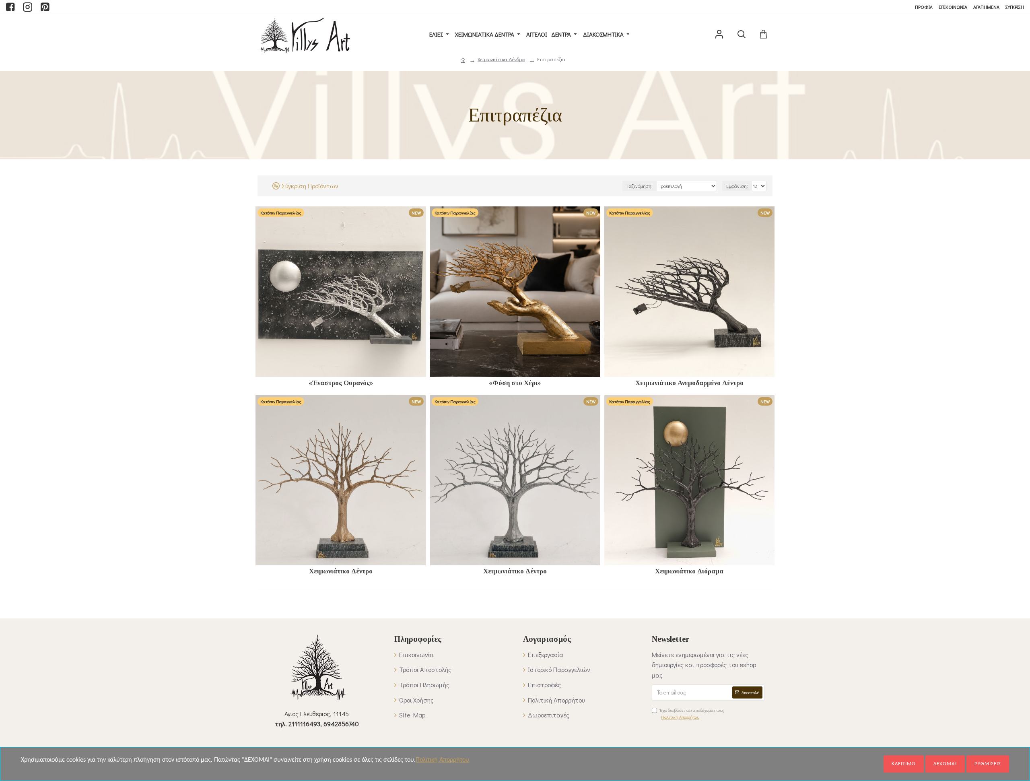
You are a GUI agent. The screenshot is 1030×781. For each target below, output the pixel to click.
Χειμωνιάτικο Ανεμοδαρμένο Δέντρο (689, 383)
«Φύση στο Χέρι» (515, 383)
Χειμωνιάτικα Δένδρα (501, 59)
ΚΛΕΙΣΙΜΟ (904, 764)
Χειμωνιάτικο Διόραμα (689, 571)
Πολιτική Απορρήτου (442, 760)
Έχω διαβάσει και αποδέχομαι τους (692, 713)
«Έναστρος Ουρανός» (341, 383)
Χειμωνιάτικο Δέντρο (341, 571)
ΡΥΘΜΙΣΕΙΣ (987, 764)
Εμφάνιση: (737, 186)
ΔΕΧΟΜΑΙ (945, 764)
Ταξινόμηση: (639, 186)
